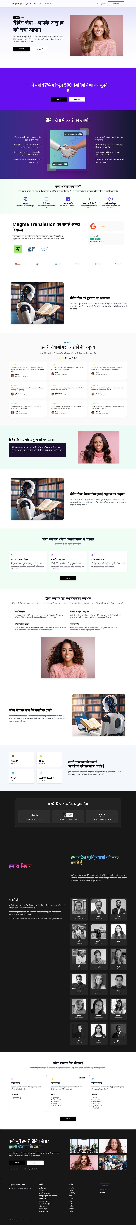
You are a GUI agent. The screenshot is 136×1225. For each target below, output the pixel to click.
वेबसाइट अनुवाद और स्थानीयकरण (48, 1196)
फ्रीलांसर (96, 3)
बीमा (70, 1201)
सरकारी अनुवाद (43, 1209)
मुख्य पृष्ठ (28, 4)
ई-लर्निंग (71, 1188)
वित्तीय (71, 1206)
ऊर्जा (70, 1204)
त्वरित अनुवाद (42, 1206)
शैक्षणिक (71, 1209)
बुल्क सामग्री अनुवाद (44, 1211)
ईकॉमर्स (71, 1198)
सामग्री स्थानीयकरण (44, 1193)
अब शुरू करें (116, 3)
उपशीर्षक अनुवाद (43, 1198)
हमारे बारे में (48, 4)
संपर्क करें (21, 49)
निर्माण (71, 1191)
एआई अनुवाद (42, 1188)
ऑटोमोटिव (72, 1193)
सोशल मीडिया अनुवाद (45, 1204)
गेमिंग (70, 1196)
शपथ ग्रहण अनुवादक (44, 1201)
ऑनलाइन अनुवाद (43, 1191)
